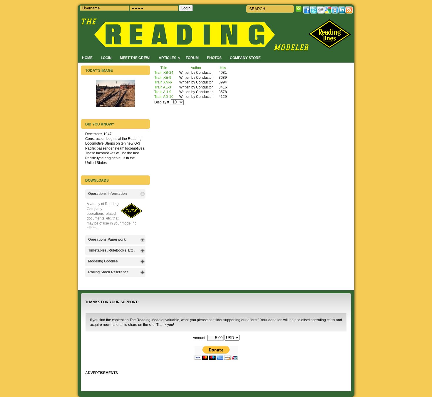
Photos (214, 58)
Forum (192, 58)
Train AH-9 (162, 92)
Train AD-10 (163, 96)
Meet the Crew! (135, 58)
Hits (223, 68)
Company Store (245, 58)
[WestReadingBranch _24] (115, 106)
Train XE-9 (162, 77)
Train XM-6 (163, 82)
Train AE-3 (162, 87)
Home (87, 58)
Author (196, 68)
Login (106, 58)
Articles (167, 58)
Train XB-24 (163, 72)
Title (163, 68)
